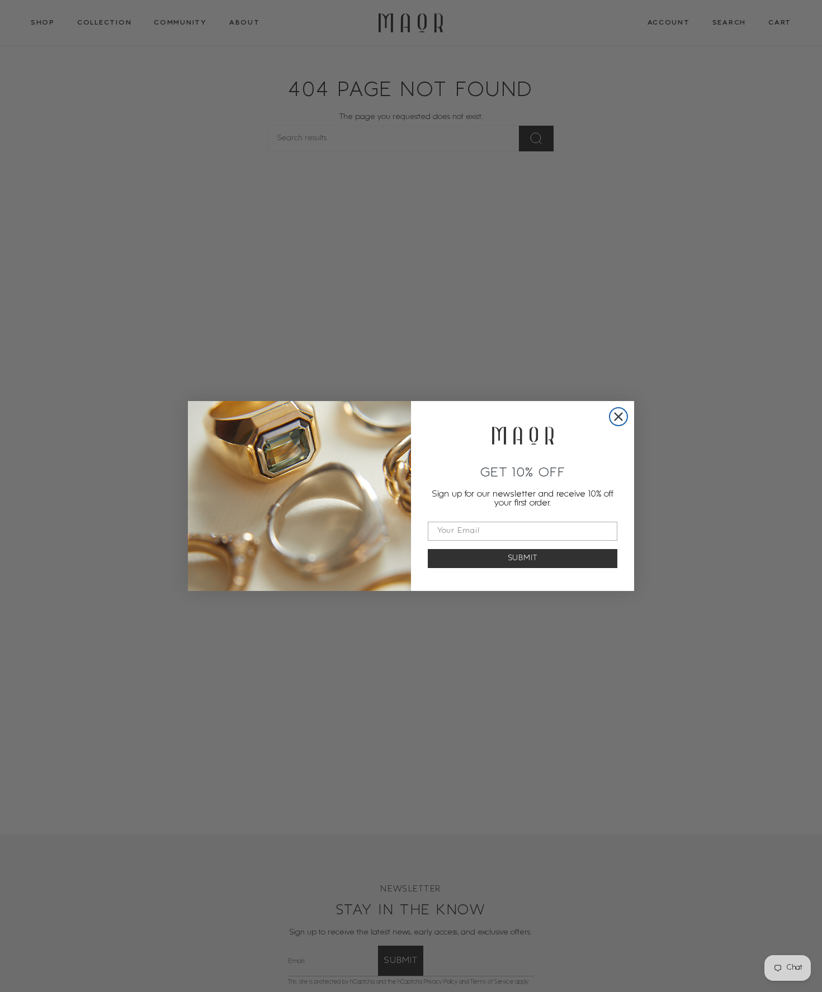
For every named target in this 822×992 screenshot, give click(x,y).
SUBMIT (522, 558)
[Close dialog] (618, 417)
